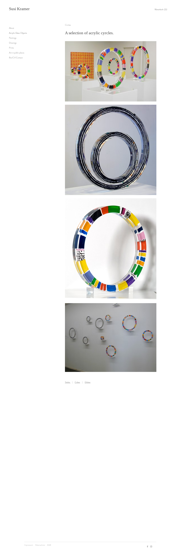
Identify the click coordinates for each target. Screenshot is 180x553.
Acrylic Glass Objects (18, 33)
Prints (11, 47)
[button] (162, 9)
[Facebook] (147, 546)
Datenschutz (40, 545)
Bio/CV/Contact (16, 57)
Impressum (28, 545)
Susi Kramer (19, 8)
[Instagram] (151, 546)
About (11, 28)
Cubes (77, 382)
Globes (87, 382)
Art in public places (16, 52)
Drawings (13, 42)
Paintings (12, 37)
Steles (67, 382)
